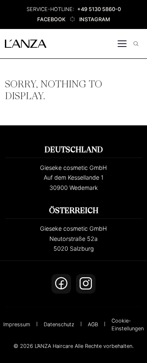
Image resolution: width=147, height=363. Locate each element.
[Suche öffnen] (136, 43)
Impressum (16, 324)
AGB (93, 324)
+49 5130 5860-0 (99, 9)
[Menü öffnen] (122, 43)
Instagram (94, 19)
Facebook (51, 19)
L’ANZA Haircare (54, 346)
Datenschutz (59, 324)
